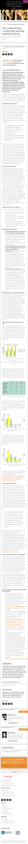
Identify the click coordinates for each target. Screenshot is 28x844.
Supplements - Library (8, 822)
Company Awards (7, 814)
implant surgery (6, 61)
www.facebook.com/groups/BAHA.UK (15, 606)
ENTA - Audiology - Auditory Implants (10, 47)
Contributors (6, 812)
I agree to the (14, 762)
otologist (10, 60)
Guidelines (5, 819)
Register (5, 807)
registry (4, 63)
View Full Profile (13, 723)
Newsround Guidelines (8, 821)
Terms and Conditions (8, 795)
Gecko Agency (21, 842)
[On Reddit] (11, 54)
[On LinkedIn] (9, 54)
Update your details (8, 809)
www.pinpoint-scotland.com (8, 785)
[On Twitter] (6, 54)
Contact (5, 810)
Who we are (6, 805)
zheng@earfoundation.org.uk (10, 552)
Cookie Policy (6, 790)
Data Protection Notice (9, 792)
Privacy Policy (6, 794)
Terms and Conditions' (17, 762)
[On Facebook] (3, 54)
